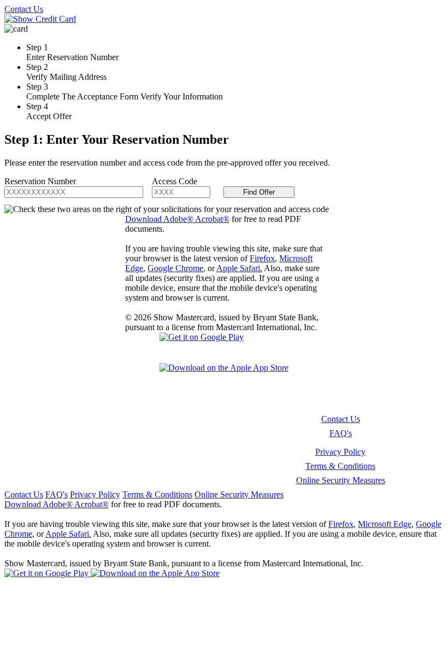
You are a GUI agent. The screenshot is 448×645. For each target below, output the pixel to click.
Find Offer (259, 192)
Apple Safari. (239, 268)
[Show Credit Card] (40, 19)
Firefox (262, 258)
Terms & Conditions (340, 466)
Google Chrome (175, 268)
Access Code (174, 181)
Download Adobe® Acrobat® (177, 219)
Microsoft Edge (384, 524)
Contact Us (23, 9)
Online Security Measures (340, 480)
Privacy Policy (340, 451)
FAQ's (340, 433)
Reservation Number (40, 181)
